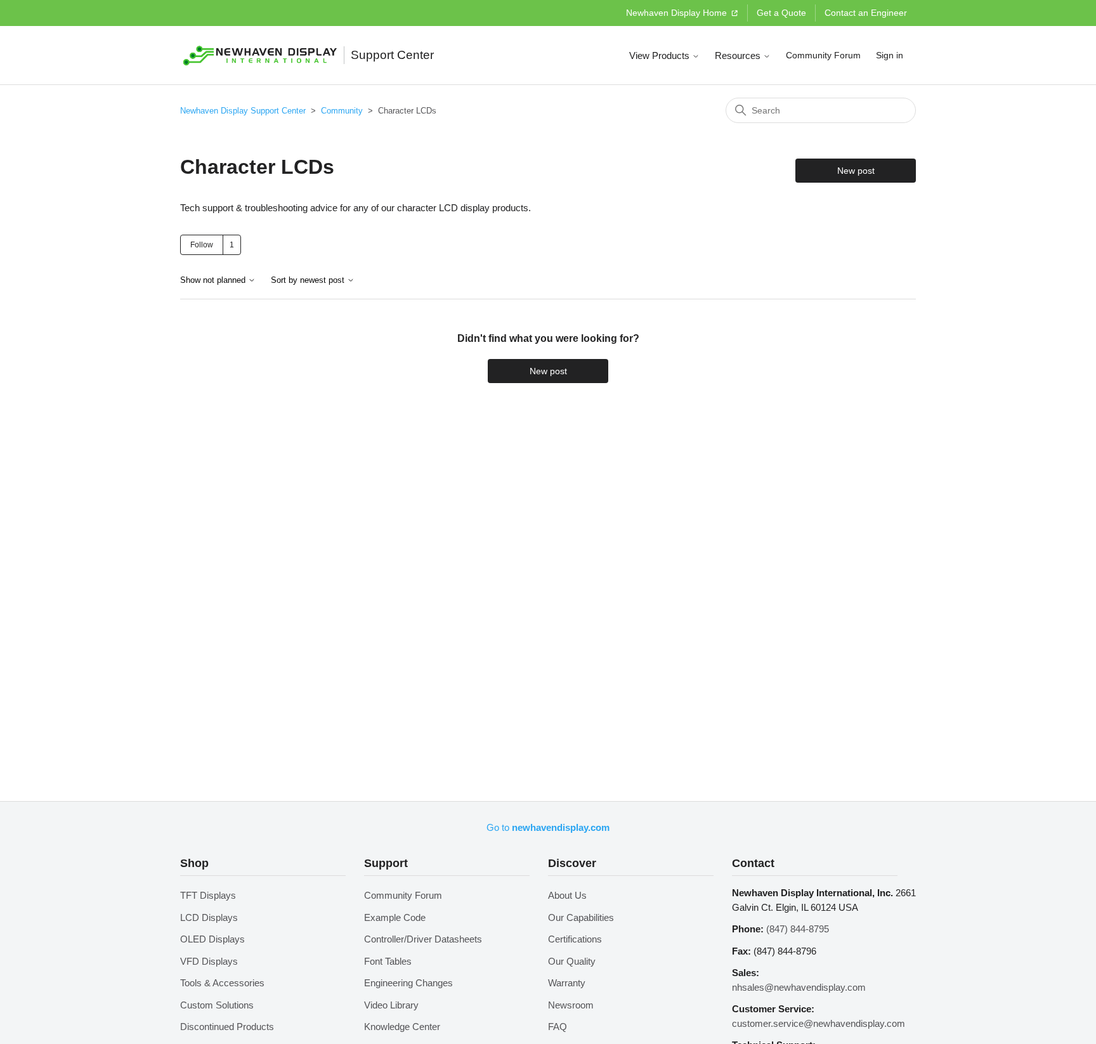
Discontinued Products (227, 1026)
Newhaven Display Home (677, 13)
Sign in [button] (889, 55)
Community (342, 110)
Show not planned (214, 280)
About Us (567, 895)
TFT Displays (208, 895)
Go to (548, 827)
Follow (201, 244)
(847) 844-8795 (797, 928)
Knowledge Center (402, 1026)
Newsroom (571, 1005)
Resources (739, 55)
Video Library (391, 1005)
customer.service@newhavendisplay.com (818, 1023)
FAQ (557, 1026)
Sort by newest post (309, 280)
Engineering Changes (408, 982)
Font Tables (388, 961)
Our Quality (572, 961)
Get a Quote (781, 13)
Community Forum (823, 55)
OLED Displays (212, 939)
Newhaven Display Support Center (243, 110)
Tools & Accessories (222, 982)
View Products (660, 55)
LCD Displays (209, 917)
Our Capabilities (581, 917)
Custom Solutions (217, 1005)
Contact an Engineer (866, 13)
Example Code (395, 917)
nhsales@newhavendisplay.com (799, 987)
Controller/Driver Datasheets (423, 939)
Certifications (575, 939)
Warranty (566, 982)
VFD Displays (209, 961)
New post (856, 171)
